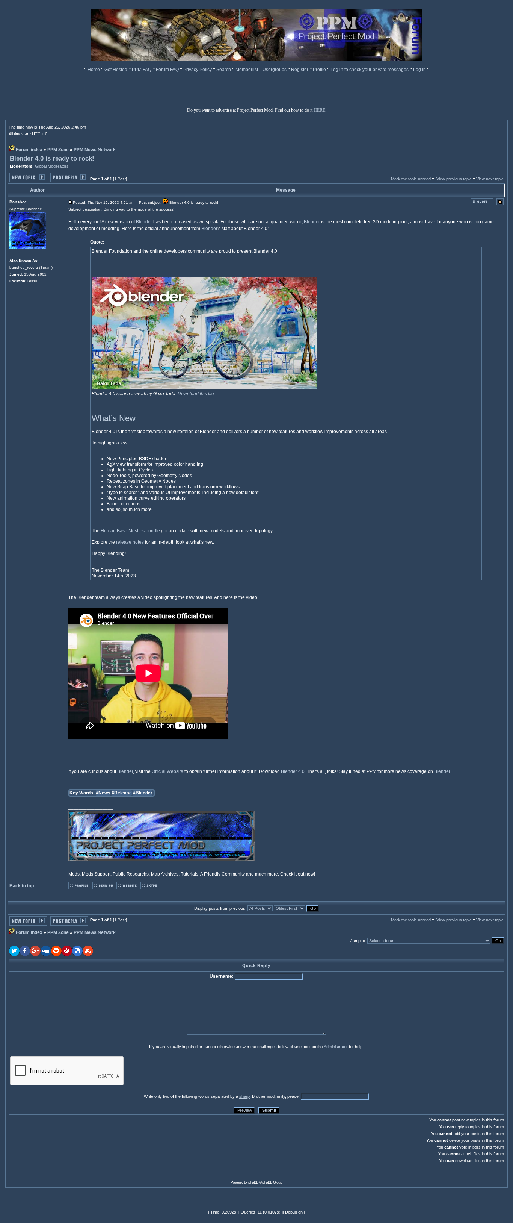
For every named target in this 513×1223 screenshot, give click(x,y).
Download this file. (196, 393)
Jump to (357, 940)
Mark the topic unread (411, 179)
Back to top (21, 885)
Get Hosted (116, 69)
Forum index (29, 149)
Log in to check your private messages (370, 69)
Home (94, 69)
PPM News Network (95, 149)
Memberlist (247, 69)
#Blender (142, 793)
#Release (122, 793)
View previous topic (454, 179)
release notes (130, 542)
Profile (320, 69)
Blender (144, 221)
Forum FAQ (168, 69)
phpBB (253, 1182)
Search (224, 69)
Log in (419, 69)
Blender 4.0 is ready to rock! (52, 158)
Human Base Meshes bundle (130, 530)
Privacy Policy (198, 69)
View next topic (490, 179)
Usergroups (275, 69)
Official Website (167, 771)
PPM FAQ (142, 69)
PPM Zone (58, 149)
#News (103, 793)
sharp (244, 1096)
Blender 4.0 (293, 771)
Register (300, 69)
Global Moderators (52, 166)
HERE (319, 110)
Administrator (336, 1046)
